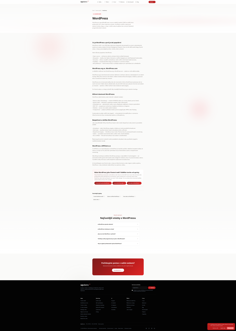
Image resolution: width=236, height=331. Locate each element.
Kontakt (151, 2)
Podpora (143, 311)
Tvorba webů (83, 300)
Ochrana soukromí (110, 328)
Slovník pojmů (131, 2)
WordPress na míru (84, 302)
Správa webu (96, 199)
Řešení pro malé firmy (131, 300)
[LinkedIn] (146, 328)
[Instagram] (152, 328)
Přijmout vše (230, 328)
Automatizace (114, 307)
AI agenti (113, 300)
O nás (114, 2)
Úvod (93, 10)
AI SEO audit (98, 300)
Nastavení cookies (128, 328)
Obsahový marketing (100, 305)
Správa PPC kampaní (100, 307)
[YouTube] (154, 328)
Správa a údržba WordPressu (113, 196)
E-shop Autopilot (84, 307)
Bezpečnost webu (84, 318)
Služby (100, 2)
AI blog (97, 311)
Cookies (115, 328)
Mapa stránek (120, 328)
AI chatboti (113, 302)
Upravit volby (223, 328)
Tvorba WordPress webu (119, 183)
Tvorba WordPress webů (98, 196)
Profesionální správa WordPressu (102, 183)
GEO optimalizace (99, 302)
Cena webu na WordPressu (133, 183)
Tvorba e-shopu (84, 305)
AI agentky (144, 314)
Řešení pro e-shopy (131, 302)
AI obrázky (113, 309)
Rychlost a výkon (84, 316)
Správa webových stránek (86, 314)
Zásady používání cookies (217, 325)
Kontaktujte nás (117, 270)
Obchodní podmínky (102, 328)
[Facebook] (149, 328)
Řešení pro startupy (131, 305)
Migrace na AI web (84, 311)
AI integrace (113, 305)
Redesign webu (84, 309)
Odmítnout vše (215, 328)
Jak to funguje (129, 309)
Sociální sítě (98, 309)
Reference (122, 2)
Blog (138, 2)
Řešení (107, 2)
